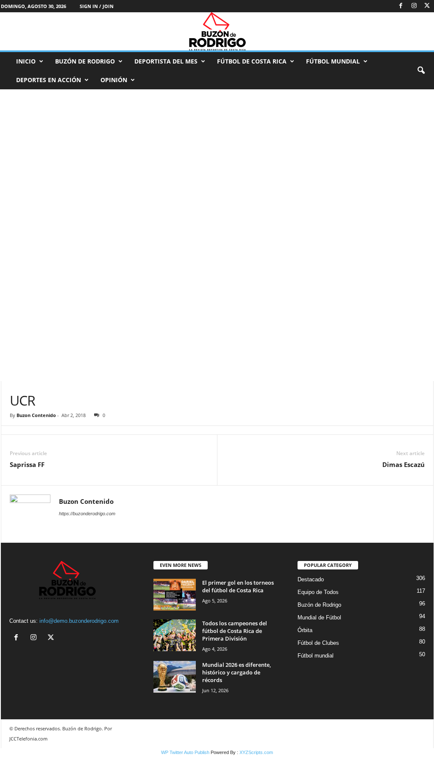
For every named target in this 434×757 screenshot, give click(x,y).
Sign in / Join (97, 6)
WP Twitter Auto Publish (185, 752)
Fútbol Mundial (333, 61)
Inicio (26, 61)
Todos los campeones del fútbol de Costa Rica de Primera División (234, 630)
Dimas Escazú (403, 464)
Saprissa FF (27, 464)
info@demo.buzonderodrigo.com (79, 621)
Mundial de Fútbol (319, 617)
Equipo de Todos (318, 592)
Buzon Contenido (36, 415)
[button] (421, 70)
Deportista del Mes (166, 61)
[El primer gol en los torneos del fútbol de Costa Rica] (174, 595)
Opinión (113, 80)
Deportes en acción (48, 80)
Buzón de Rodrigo (85, 61)
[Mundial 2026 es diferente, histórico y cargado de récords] (174, 677)
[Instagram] (414, 6)
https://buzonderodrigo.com (87, 513)
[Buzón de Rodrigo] (217, 31)
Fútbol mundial (316, 655)
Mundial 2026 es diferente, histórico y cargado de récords (236, 672)
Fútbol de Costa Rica (252, 61)
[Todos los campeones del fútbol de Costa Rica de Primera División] (174, 635)
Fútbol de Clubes (318, 643)
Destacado (311, 579)
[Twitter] (427, 6)
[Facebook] (401, 6)
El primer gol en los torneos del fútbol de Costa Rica (238, 586)
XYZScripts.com (256, 752)
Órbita (305, 630)
